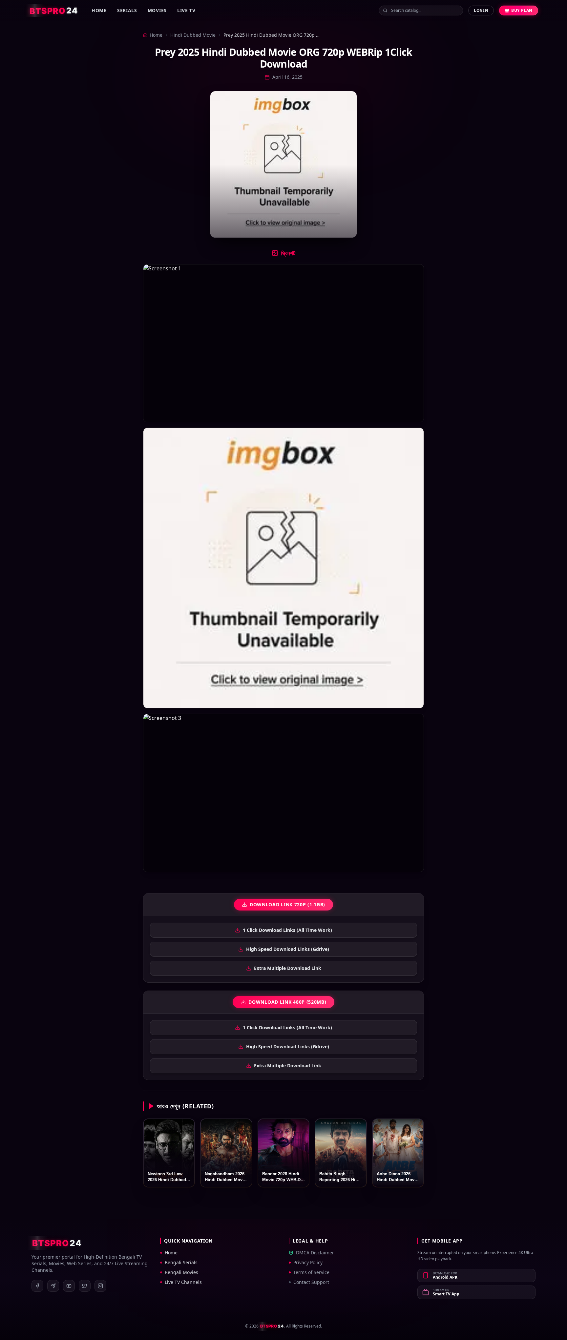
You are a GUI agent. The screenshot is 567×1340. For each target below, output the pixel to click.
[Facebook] (37, 1286)
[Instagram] (100, 1286)
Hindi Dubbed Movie (193, 35)
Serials (127, 10)
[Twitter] (85, 1286)
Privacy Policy (308, 1262)
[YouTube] (69, 1286)
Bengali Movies (181, 1272)
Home (99, 10)
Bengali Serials (181, 1262)
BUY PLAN (522, 10)
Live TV (186, 10)
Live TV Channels (183, 1282)
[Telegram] (53, 1286)
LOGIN (481, 10)
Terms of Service (311, 1272)
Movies (157, 10)
